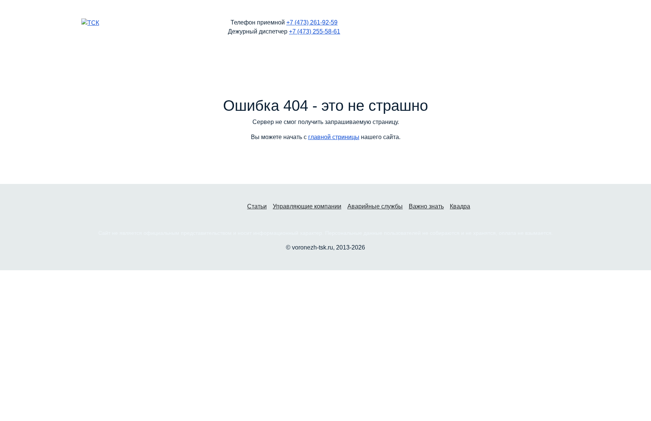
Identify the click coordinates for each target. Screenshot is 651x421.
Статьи (257, 206)
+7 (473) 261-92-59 (312, 22)
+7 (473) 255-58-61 (314, 31)
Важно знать (426, 206)
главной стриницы (333, 137)
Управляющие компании (307, 206)
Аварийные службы (375, 206)
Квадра (460, 206)
